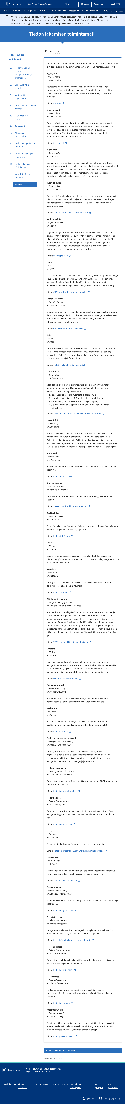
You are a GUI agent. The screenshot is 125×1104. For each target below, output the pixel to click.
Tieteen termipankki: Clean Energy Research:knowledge (78, 850)
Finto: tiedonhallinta (62, 824)
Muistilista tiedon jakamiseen (62, 1050)
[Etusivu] (12, 4)
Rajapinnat (33, 10)
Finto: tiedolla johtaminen (65, 791)
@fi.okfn (90, 1098)
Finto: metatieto (60, 592)
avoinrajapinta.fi (60, 255)
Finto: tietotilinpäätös (63, 970)
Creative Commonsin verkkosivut (68, 328)
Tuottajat (44, 10)
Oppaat (73, 10)
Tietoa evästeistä (22, 1086)
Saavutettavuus (42, 1084)
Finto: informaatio (61, 476)
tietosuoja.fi (58, 143)
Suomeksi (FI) (114, 4)
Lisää (92, 10)
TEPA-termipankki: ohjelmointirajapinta (71, 642)
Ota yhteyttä (99, 1086)
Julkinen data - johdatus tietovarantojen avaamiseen (77, 413)
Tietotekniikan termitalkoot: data (68, 365)
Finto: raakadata (60, 731)
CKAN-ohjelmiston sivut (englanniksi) (70, 292)
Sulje (115, 16)
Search (69, 4)
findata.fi (57, 103)
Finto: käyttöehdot (61, 536)
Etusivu (7, 10)
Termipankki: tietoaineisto (65, 880)
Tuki (83, 10)
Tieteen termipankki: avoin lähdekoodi (71, 212)
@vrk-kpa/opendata (111, 1098)
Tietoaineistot (19, 10)
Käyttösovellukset (59, 10)
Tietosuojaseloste (60, 1084)
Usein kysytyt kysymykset (76, 1086)
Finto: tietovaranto (61, 1003)
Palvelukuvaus (9, 1084)
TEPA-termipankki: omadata (66, 678)
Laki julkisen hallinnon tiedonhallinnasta (72, 940)
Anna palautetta (113, 1086)
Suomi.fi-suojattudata (115, 11)
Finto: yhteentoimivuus (64, 1036)
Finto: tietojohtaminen (63, 910)
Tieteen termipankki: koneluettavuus (70, 506)
